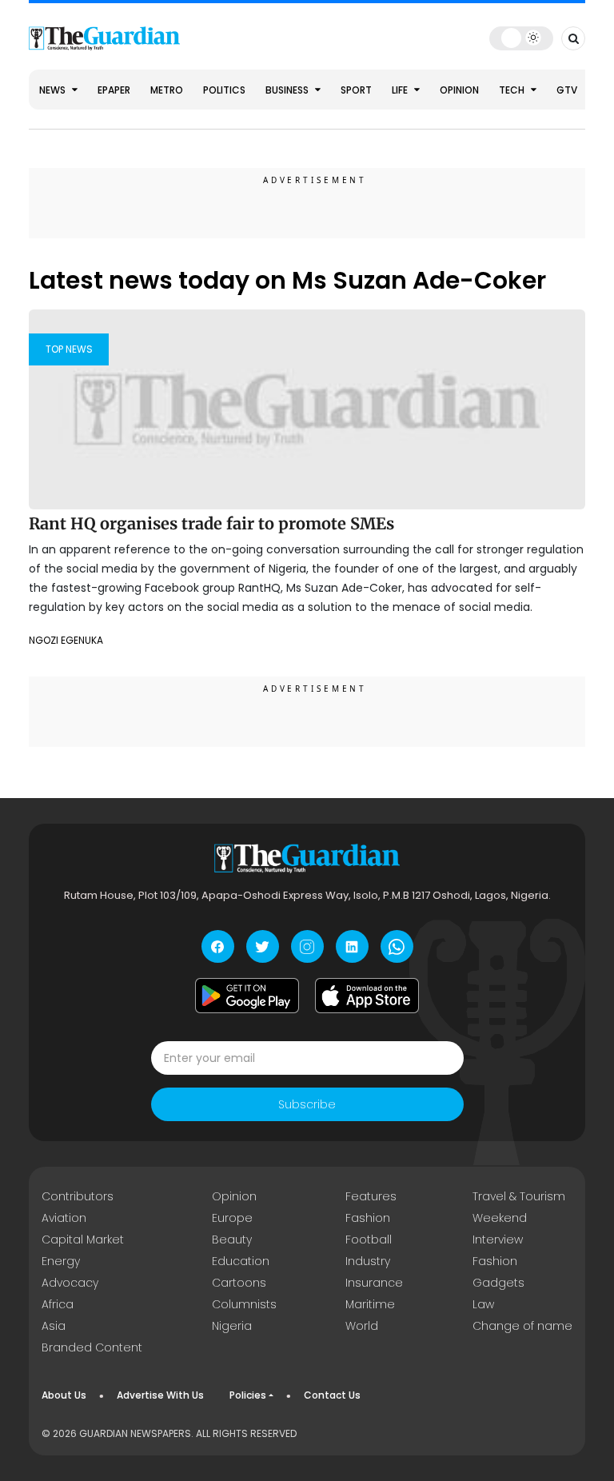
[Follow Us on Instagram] (307, 946)
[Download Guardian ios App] (367, 996)
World (361, 1326)
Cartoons (239, 1283)
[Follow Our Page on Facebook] (217, 946)
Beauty (232, 1239)
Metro (166, 90)
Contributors (78, 1196)
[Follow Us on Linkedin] (352, 946)
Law (483, 1304)
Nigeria (232, 1326)
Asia (54, 1326)
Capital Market (83, 1239)
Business (288, 90)
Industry (367, 1261)
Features (371, 1196)
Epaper (114, 90)
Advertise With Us (160, 1395)
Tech (513, 90)
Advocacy (70, 1283)
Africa (58, 1304)
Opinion (459, 90)
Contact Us (332, 1395)
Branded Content (92, 1347)
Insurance (374, 1283)
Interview (497, 1239)
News (53, 90)
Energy (61, 1261)
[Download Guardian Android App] (247, 996)
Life (401, 90)
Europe (232, 1218)
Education (240, 1261)
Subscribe (307, 1104)
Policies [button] (247, 1395)
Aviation (64, 1218)
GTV (566, 90)
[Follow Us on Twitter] (262, 946)
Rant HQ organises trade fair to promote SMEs (211, 523)
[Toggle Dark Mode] (521, 38)
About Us (64, 1395)
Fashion (367, 1218)
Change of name (522, 1326)
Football (368, 1239)
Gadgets (498, 1283)
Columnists (244, 1304)
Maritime (370, 1304)
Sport (356, 90)
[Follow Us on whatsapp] (397, 946)
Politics (224, 90)
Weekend (499, 1218)
